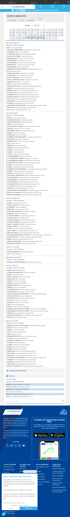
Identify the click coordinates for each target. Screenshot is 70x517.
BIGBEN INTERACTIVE (14, 285)
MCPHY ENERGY (12, 182)
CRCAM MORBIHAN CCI (14, 251)
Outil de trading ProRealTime (43, 482)
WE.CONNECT (12, 353)
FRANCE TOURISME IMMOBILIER (17, 262)
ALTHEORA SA (12, 92)
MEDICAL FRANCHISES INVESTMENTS (18, 294)
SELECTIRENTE (12, 230)
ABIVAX (10, 165)
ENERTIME (11, 209)
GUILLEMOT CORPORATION (15, 175)
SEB (9, 304)
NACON (10, 317)
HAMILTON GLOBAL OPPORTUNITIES (18, 325)
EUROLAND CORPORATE (15, 211)
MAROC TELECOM (13, 277)
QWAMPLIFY (9, 384)
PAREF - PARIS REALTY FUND (16, 79)
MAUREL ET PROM (11, 387)
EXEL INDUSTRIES (13, 298)
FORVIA (10, 173)
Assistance (38, 471)
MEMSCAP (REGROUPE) (14, 241)
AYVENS (10, 203)
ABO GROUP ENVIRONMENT (15, 50)
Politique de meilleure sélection (57, 483)
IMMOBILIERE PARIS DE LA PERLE (17, 69)
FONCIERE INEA (12, 67)
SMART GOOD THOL (13, 205)
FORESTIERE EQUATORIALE (15, 162)
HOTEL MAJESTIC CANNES (15, 126)
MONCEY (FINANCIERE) (14, 194)
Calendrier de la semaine (12, 401)
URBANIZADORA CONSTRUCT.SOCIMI (18, 309)
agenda (40, 20)
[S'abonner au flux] (63, 400)
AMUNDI (10, 283)
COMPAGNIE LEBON (13, 54)
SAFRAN (10, 152)
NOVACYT (10, 147)
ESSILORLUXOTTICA (13, 296)
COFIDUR (10, 338)
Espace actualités (40, 474)
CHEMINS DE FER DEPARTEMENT (17, 137)
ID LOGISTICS (12, 186)
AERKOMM (11, 82)
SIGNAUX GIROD (12, 218)
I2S (9, 254)
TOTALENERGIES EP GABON (15, 158)
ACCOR (10, 228)
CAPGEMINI (11, 52)
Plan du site (6, 472)
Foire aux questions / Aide (42, 467)
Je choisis (10, 508)
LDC (9, 71)
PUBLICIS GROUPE (13, 97)
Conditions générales (57, 468)
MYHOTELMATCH (13, 237)
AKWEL (10, 281)
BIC (9, 84)
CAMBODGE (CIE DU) (13, 184)
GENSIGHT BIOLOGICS (14, 86)
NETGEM (10, 188)
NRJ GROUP (11, 302)
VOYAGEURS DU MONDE (14, 315)
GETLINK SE (11, 139)
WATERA (10, 313)
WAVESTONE (11, 270)
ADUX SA (10, 128)
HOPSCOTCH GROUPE (14, 192)
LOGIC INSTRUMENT (14, 215)
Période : (27, 25)
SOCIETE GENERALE (13, 77)
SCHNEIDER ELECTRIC (14, 120)
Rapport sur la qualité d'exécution (57, 479)
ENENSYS (10, 88)
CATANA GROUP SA (13, 289)
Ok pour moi (28, 508)
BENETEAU (11, 362)
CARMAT (10, 167)
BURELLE (10, 132)
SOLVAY (10, 306)
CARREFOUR (11, 135)
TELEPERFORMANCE (14, 156)
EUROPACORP (12, 65)
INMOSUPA (11, 145)
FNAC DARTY (11, 107)
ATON (9, 332)
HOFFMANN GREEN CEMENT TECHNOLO (19, 235)
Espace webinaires (40, 476)
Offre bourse (23, 468)
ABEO (9, 334)
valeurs (21, 20)
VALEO (9, 124)
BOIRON (10, 287)
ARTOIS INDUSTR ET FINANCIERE (17, 190)
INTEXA (8, 396)
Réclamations (39, 484)
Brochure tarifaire (56, 475)
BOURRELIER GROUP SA (14, 243)
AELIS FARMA (11, 364)
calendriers (31, 20)
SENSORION (11, 101)
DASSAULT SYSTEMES (14, 56)
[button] (4, 514)
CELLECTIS (11, 99)
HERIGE (10, 239)
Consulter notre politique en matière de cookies (14, 502)
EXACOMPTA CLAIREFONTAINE (16, 105)
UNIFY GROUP (12, 75)
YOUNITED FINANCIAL (14, 220)
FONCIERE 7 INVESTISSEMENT (16, 357)
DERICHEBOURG (12, 58)
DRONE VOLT (11, 355)
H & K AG (10, 300)
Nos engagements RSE (9, 469)
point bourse (12, 20)
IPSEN (9, 118)
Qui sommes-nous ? (8, 467)
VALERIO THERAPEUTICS (15, 366)
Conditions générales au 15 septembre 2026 (58, 472)
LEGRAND (10, 103)
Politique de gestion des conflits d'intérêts (9, 512)
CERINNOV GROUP (13, 94)
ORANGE (10, 344)
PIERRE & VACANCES (13, 73)
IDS (9, 143)
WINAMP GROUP (12, 90)
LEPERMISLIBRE (12, 179)
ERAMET (10, 171)
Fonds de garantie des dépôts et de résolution (59, 490)
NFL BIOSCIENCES (13, 177)
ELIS (9, 47)
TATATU (10, 154)
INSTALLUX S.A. (10, 389)
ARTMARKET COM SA (14, 130)
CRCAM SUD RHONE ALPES (15, 272)
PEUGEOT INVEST (13, 226)
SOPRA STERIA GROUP (14, 122)
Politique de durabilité (57, 487)
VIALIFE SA (9, 394)
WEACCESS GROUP (13, 233)
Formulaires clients (40, 479)
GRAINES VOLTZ (12, 141)
